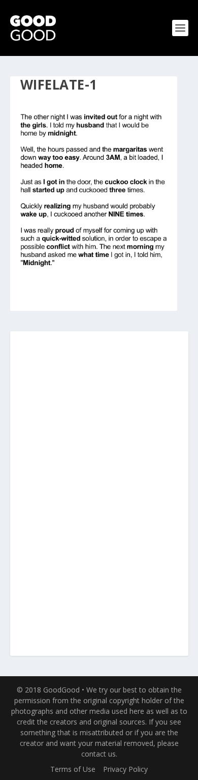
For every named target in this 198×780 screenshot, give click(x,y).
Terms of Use (72, 769)
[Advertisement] (99, 494)
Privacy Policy (125, 769)
